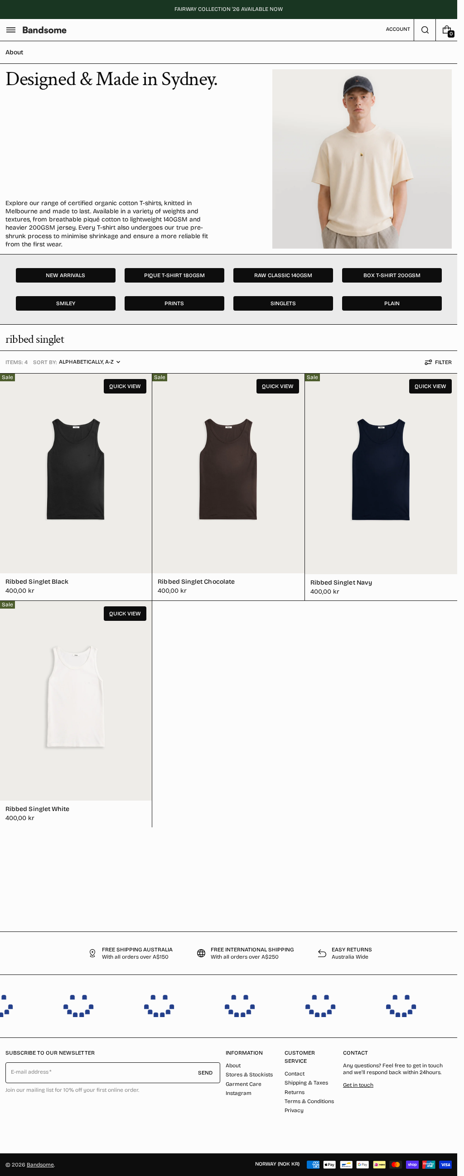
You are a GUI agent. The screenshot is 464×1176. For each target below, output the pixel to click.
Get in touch (358, 1085)
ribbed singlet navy (341, 582)
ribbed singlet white (37, 809)
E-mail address (30, 1072)
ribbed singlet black (36, 582)
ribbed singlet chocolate (196, 582)
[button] (11, 30)
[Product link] (76, 487)
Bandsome (40, 1165)
